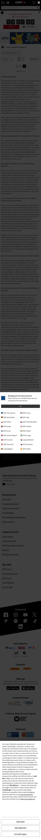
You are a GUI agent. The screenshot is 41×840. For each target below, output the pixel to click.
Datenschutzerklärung (27, 799)
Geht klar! (20, 822)
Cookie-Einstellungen (26, 795)
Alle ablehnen (20, 828)
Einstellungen (20, 834)
